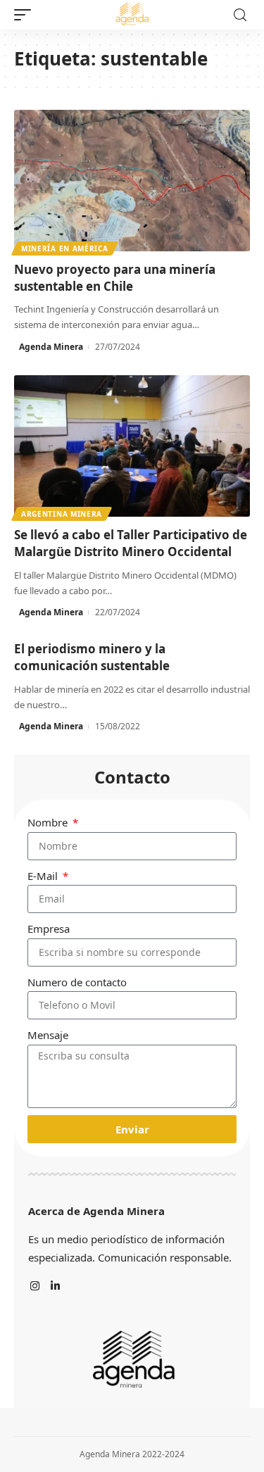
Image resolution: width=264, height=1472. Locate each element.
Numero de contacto (77, 982)
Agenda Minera (51, 347)
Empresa (48, 928)
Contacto (132, 776)
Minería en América (64, 248)
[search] (240, 15)
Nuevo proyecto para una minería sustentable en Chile (114, 277)
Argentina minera (61, 514)
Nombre (48, 822)
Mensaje (47, 1035)
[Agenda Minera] (131, 15)
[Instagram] (35, 1287)
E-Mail (44, 876)
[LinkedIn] (55, 1287)
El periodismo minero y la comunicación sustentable (92, 657)
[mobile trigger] (26, 14)
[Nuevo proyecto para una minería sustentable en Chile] (132, 180)
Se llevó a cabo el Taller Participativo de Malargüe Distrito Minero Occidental (130, 543)
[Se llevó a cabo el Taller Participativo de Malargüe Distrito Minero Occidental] (132, 446)
